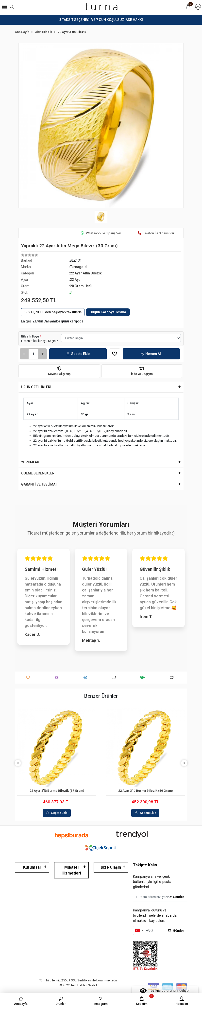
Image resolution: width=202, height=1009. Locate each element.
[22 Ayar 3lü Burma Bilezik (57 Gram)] (56, 747)
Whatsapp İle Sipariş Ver (103, 233)
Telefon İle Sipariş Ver (158, 233)
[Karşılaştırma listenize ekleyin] (115, 677)
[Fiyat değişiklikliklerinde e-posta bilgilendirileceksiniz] (144, 677)
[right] (184, 763)
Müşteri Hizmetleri (71, 870)
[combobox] (139, 930)
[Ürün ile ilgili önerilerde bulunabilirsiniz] (172, 677)
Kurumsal (32, 867)
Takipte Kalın (145, 865)
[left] (18, 763)
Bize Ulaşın (111, 867)
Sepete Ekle (80, 354)
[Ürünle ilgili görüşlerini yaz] (86, 677)
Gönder (178, 897)
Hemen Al (153, 354)
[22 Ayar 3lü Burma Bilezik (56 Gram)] (145, 747)
